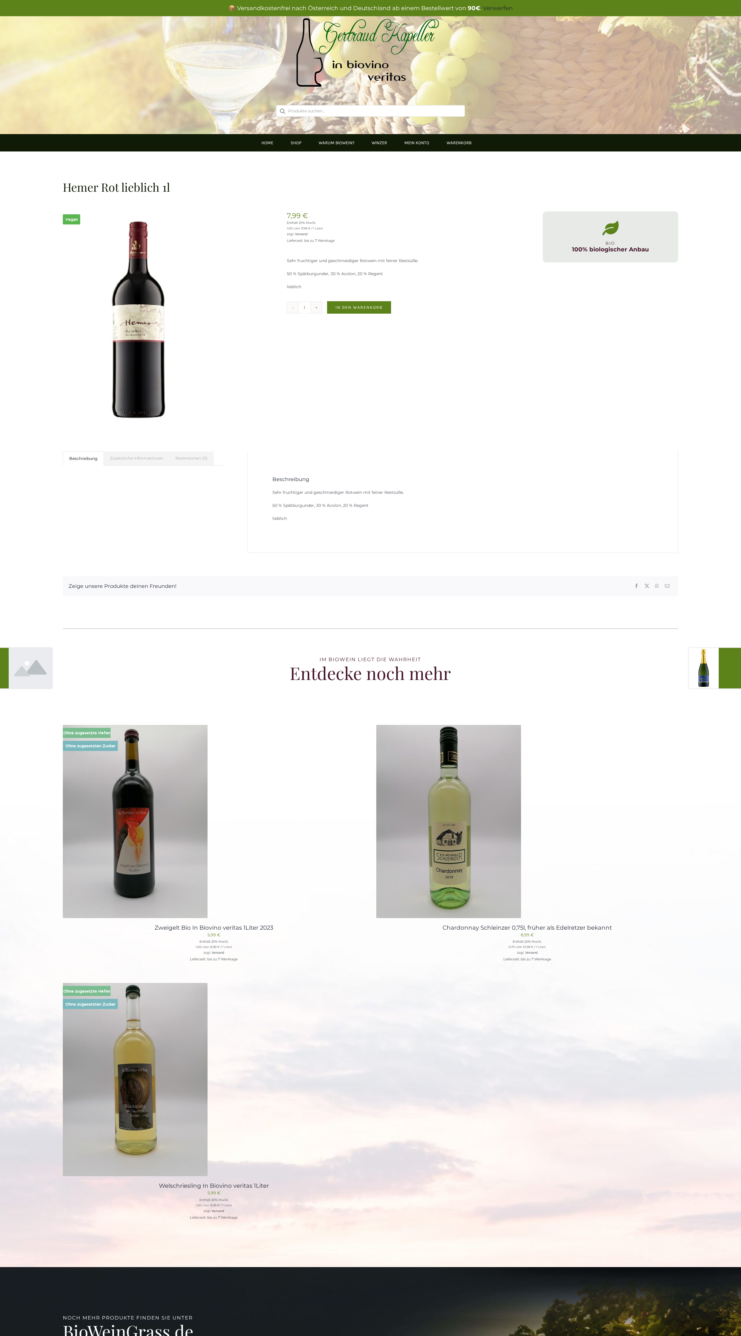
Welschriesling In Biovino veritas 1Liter (214, 1185)
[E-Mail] (667, 586)
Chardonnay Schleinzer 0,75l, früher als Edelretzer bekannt (527, 927)
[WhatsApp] (657, 586)
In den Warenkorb (359, 307)
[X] (647, 586)
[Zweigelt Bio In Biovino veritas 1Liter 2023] (135, 728)
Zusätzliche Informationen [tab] (136, 458)
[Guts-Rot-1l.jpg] (139, 319)
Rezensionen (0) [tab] (191, 458)
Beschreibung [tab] (83, 458)
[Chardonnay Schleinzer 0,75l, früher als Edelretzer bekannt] (448, 728)
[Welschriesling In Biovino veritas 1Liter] (135, 986)
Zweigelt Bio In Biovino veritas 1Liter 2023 (214, 927)
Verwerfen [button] (498, 8)
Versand (301, 234)
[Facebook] (636, 586)
